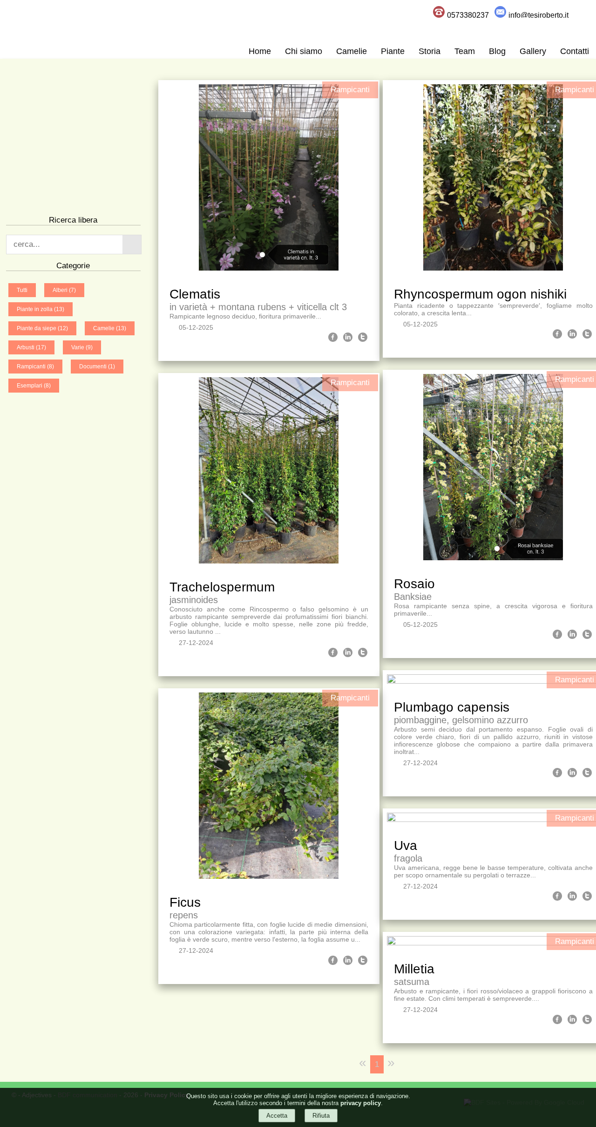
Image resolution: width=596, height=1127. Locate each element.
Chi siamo (303, 51)
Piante (393, 51)
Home (260, 51)
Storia (429, 51)
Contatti (574, 51)
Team (464, 51)
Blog (497, 51)
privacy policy (360, 1103)
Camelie (351, 51)
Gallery (533, 51)
